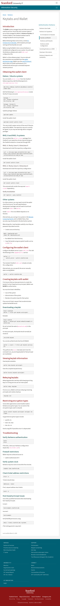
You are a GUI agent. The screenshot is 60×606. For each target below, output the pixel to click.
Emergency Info (46, 597)
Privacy (18, 599)
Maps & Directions (24, 597)
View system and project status (39, 552)
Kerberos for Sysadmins (46, 31)
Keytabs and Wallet (45, 38)
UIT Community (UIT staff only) (40, 575)
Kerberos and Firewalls (46, 41)
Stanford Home (13, 597)
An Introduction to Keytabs (16, 42)
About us (6, 565)
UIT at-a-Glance (8, 575)
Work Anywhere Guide (9, 550)
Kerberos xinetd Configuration (44, 45)
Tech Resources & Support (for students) (42, 557)
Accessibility (48, 599)
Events (33, 570)
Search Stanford (36, 597)
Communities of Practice (38, 572)
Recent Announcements (37, 568)
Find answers (34, 545)
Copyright (23, 599)
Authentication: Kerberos (47, 25)
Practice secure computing (11, 548)
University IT (18, 3)
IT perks (6, 552)
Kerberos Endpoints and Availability (46, 56)
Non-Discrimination (39, 599)
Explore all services (9, 545)
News (32, 565)
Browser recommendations (38, 555)
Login (5, 583)
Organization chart (9, 568)
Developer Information (46, 52)
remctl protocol (26, 61)
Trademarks (30, 599)
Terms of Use (12, 599)
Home (4, 15)
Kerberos (10, 15)
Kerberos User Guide (45, 28)
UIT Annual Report (9, 572)
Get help (33, 550)
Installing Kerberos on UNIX (47, 49)
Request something (36, 548)
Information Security (9, 7)
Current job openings (9, 570)
